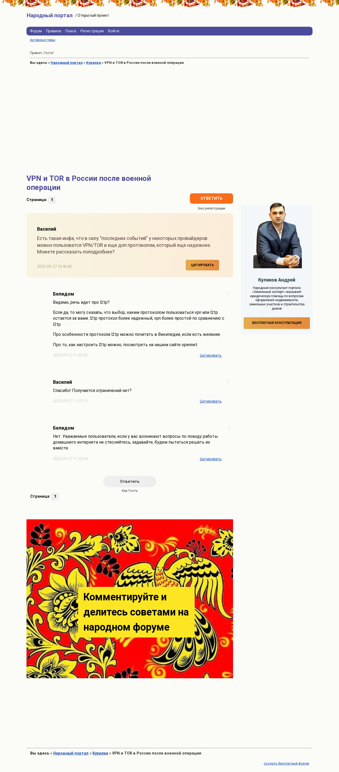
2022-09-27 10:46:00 (54, 266)
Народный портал (67, 63)
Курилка (93, 63)
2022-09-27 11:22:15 (70, 401)
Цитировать (202, 265)
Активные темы (42, 40)
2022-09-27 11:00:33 (70, 355)
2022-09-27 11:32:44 (70, 459)
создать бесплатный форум (286, 763)
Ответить (211, 198)
